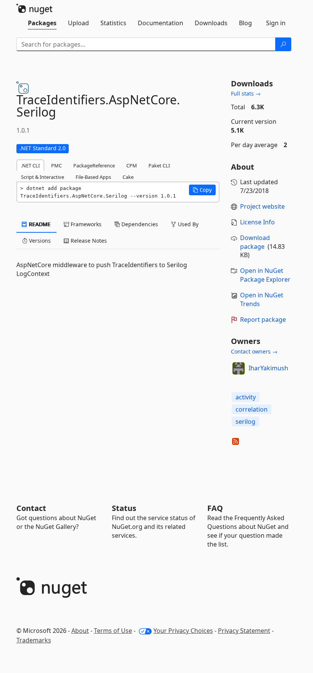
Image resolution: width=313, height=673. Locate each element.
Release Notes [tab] (88, 240)
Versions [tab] (39, 240)
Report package (263, 319)
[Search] (283, 44)
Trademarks (33, 640)
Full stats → (246, 93)
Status (124, 508)
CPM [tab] (131, 165)
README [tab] (39, 224)
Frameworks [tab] (85, 224)
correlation (252, 409)
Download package (255, 242)
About (80, 630)
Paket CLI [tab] (159, 165)
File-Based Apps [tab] (93, 177)
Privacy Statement (244, 630)
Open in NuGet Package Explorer (265, 275)
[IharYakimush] (238, 368)
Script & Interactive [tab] (42, 177)
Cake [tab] (128, 177)
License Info (257, 222)
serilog (245, 421)
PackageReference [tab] (94, 165)
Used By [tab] (187, 224)
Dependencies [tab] (139, 224)
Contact (31, 508)
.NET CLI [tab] (30, 165)
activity (246, 397)
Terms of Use (113, 630)
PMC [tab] (56, 165)
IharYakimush (268, 368)
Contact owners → (254, 351)
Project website (262, 206)
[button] (202, 190)
